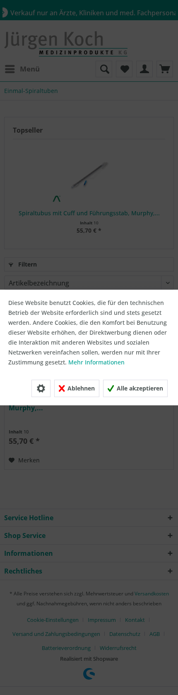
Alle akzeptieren (139, 388)
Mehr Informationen (96, 362)
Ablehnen (80, 388)
